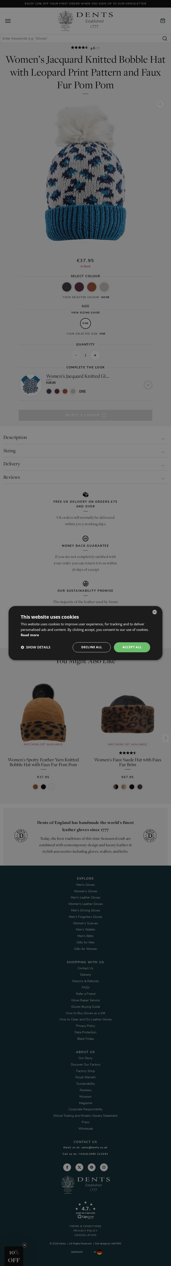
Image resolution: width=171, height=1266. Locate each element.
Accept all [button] (132, 647)
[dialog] (85, 633)
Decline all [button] (91, 647)
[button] (35, 647)
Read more (30, 635)
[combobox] (155, 612)
